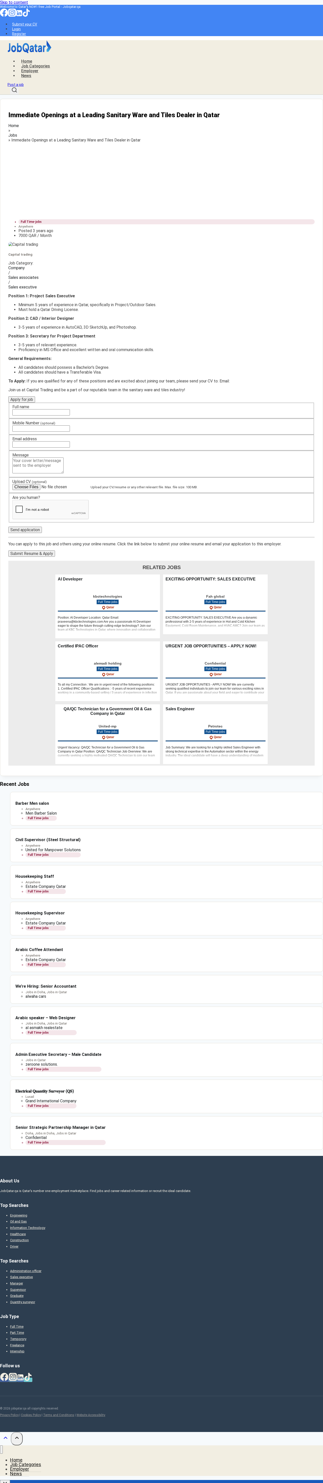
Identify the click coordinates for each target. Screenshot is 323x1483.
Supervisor (18, 1290)
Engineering (18, 1215)
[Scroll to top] (5, 1439)
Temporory (18, 1339)
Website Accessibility (90, 1415)
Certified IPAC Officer (78, 646)
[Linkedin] (19, 15)
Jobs (12, 135)
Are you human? (26, 497)
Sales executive (22, 287)
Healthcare (18, 1234)
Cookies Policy (31, 1415)
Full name (20, 406)
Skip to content (14, 2)
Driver (14, 1246)
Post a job (16, 85)
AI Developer (70, 579)
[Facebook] (4, 15)
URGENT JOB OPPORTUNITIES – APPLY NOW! (211, 646)
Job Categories (35, 66)
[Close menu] (1, 1449)
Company (16, 267)
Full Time (16, 1326)
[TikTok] (26, 15)
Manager (16, 1283)
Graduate (16, 1296)
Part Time (17, 1332)
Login (16, 29)
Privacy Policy (9, 1415)
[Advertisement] (159, 179)
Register (19, 34)
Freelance (17, 1345)
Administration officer (25, 1271)
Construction (19, 1240)
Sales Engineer (180, 709)
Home (26, 61)
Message (20, 455)
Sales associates (23, 277)
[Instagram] (12, 15)
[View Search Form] (14, 90)
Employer (29, 70)
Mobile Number (33, 423)
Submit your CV (24, 24)
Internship (17, 1351)
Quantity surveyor (22, 1302)
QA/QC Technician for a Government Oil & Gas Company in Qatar (108, 711)
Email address (24, 438)
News (26, 75)
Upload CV (29, 481)
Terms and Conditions (58, 1415)
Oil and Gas (18, 1221)
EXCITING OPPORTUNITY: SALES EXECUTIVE (211, 579)
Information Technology (27, 1228)
